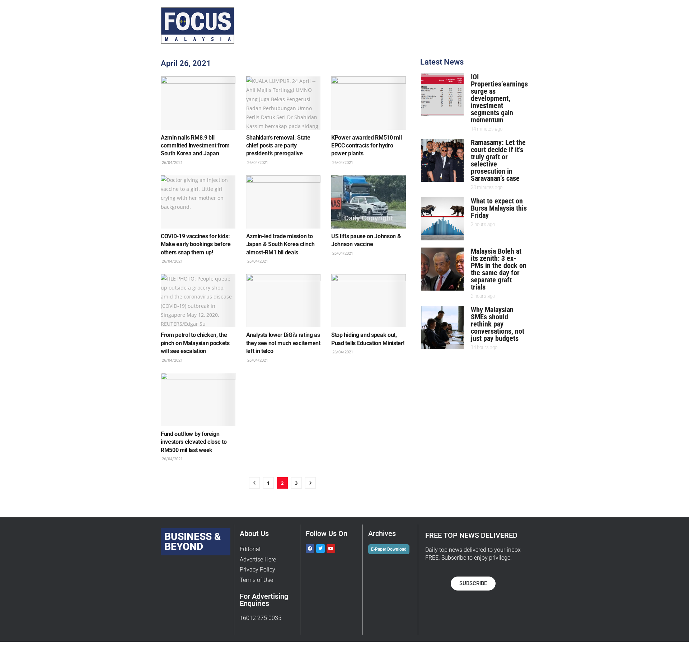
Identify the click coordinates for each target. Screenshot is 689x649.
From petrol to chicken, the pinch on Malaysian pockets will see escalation (195, 342)
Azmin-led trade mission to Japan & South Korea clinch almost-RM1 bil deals (280, 244)
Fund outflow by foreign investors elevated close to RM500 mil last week (193, 442)
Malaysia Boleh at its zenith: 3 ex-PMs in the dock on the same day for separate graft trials (498, 269)
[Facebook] (310, 548)
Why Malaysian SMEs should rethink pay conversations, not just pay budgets (497, 324)
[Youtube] (331, 548)
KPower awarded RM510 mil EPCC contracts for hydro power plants (366, 145)
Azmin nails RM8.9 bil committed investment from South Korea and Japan (195, 145)
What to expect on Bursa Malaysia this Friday (499, 208)
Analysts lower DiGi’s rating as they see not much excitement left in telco (283, 342)
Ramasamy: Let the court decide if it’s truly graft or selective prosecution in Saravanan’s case (498, 160)
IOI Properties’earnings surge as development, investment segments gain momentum (499, 98)
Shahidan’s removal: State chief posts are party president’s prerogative (278, 145)
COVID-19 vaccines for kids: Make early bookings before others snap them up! (196, 244)
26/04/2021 (172, 162)
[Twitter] (320, 548)
